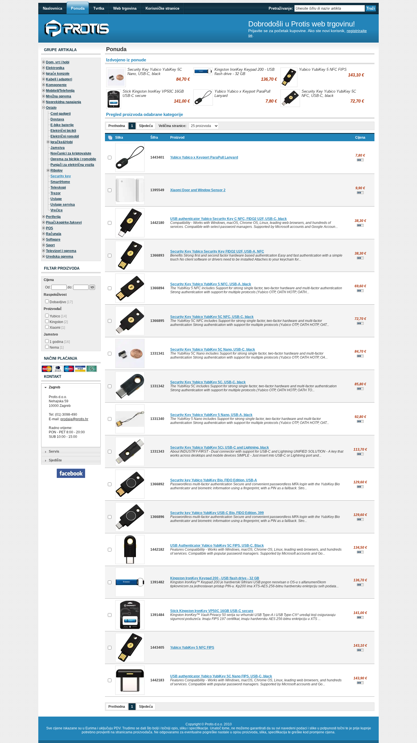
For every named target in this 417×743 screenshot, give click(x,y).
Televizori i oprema (61, 251)
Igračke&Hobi (61, 142)
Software (53, 240)
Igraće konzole (58, 74)
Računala (53, 234)
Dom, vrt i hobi (57, 62)
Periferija (53, 217)
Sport (50, 245)
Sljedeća (146, 126)
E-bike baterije (62, 125)
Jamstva (57, 148)
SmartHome (60, 182)
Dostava (57, 119)
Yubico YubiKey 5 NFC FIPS (323, 69)
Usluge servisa (62, 205)
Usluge (56, 199)
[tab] (71, 387)
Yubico (58, 316)
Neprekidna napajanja (63, 102)
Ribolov (56, 170)
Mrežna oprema (58, 96)
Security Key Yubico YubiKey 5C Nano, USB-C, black (154, 71)
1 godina (59, 342)
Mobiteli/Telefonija (60, 91)
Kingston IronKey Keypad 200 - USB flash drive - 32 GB (244, 71)
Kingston (58, 322)
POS (49, 228)
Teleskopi (58, 188)
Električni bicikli (63, 131)
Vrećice (56, 210)
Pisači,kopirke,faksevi (64, 222)
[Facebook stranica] (71, 477)
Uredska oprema (59, 257)
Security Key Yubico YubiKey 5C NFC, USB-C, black (329, 93)
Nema (56, 347)
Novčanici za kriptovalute (70, 153)
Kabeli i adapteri (59, 79)
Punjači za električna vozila (72, 165)
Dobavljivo (61, 302)
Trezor (55, 193)
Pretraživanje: (281, 8)
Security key (60, 176)
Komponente (56, 85)
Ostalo (51, 108)
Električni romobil (64, 136)
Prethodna (116, 126)
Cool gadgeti (60, 114)
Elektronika (55, 68)
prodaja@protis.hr (74, 419)
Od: (47, 287)
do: (70, 287)
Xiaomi (57, 328)
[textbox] (329, 8)
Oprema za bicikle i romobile (73, 159)
